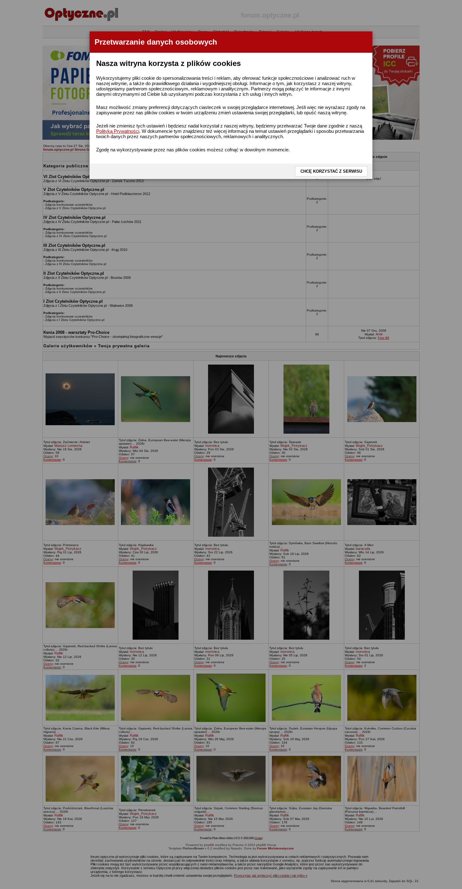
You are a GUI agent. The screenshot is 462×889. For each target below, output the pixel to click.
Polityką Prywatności (117, 131)
